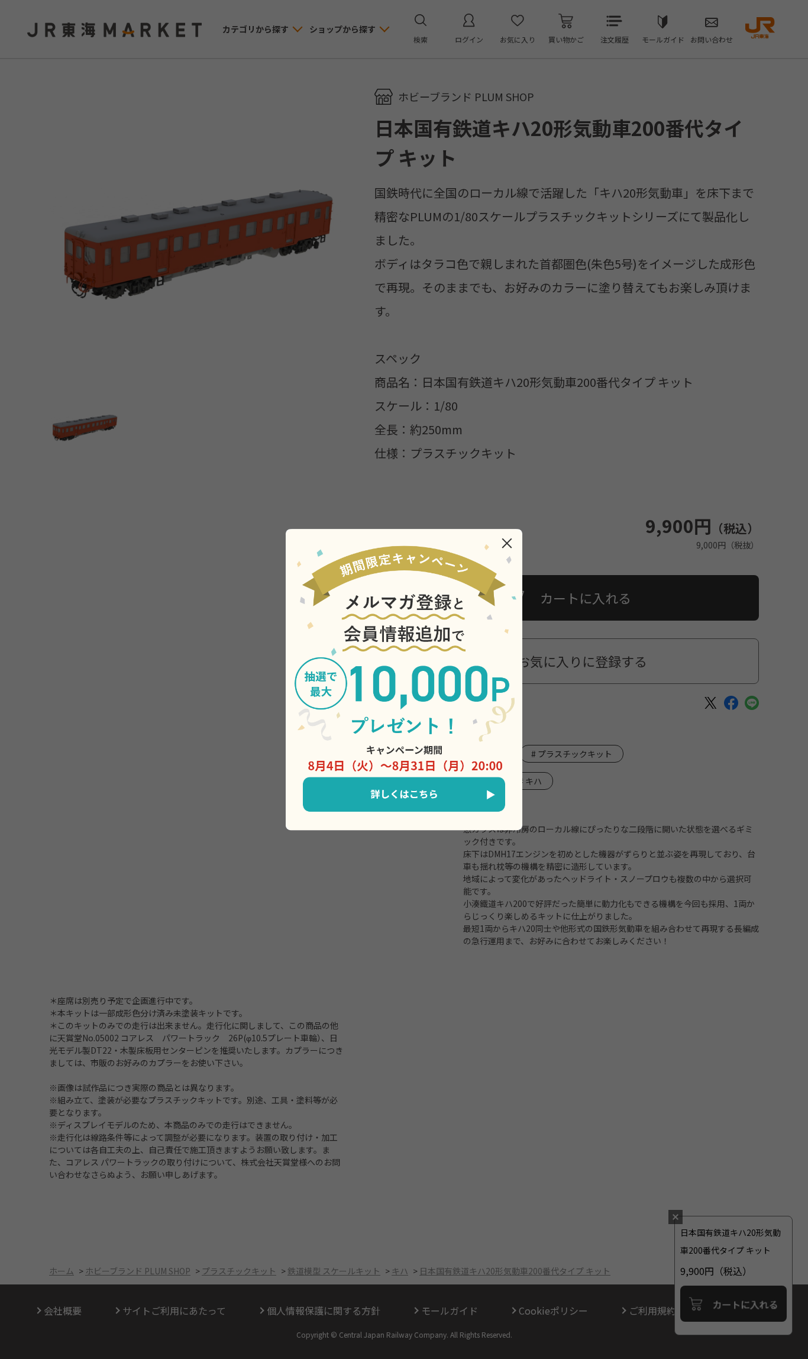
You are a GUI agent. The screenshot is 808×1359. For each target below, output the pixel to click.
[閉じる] (506, 543)
